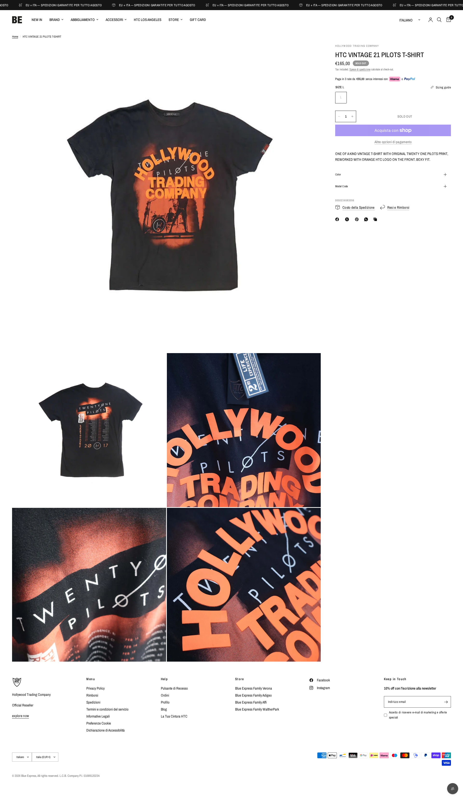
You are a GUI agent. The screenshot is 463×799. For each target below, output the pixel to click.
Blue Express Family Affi (251, 702)
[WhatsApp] (367, 219)
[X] (348, 219)
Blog (164, 709)
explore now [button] (20, 716)
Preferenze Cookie (98, 723)
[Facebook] (338, 219)
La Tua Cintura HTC (174, 716)
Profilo (165, 702)
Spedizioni (93, 702)
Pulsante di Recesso (174, 688)
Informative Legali (98, 716)
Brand (54, 19)
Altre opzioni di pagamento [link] (393, 142)
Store (174, 19)
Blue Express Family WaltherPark (257, 709)
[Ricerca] (439, 19)
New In (37, 19)
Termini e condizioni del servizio (107, 709)
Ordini (165, 695)
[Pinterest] (358, 219)
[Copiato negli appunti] (376, 219)
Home (15, 37)
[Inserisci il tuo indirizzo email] (446, 702)
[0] (447, 19)
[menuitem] (37, 19)
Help (164, 679)
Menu (90, 679)
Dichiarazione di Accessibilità (105, 730)
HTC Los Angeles (147, 19)
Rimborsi (92, 695)
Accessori (114, 19)
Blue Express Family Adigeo (253, 695)
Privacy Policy (95, 688)
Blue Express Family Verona (253, 688)
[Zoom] (310, 54)
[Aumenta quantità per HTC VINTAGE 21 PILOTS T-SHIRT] (352, 116)
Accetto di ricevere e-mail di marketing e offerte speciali (418, 714)
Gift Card (198, 19)
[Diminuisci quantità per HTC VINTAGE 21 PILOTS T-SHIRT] (339, 116)
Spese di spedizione (359, 69)
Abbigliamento (83, 19)
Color (338, 174)
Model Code (341, 186)
